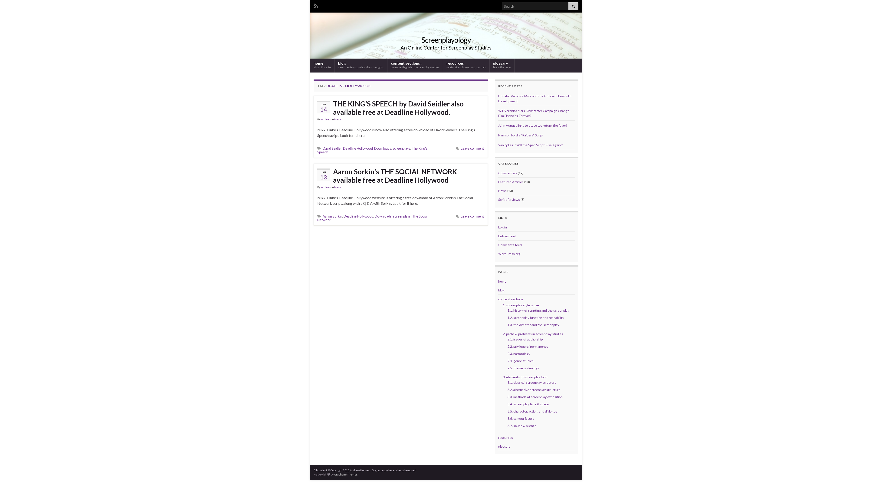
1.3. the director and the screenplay (533, 325)
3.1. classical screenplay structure (532, 382)
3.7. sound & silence (522, 426)
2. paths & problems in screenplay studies (533, 334)
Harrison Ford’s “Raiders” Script (521, 135)
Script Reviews (509, 199)
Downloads (382, 148)
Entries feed (507, 236)
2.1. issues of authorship (525, 339)
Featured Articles (511, 182)
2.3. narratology (519, 354)
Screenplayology (446, 39)
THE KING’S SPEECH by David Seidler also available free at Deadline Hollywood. (398, 107)
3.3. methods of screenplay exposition (535, 397)
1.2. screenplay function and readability (536, 318)
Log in (502, 227)
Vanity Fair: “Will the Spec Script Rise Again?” (530, 145)
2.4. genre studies (521, 361)
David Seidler (332, 148)
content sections (415, 65)
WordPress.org (509, 254)
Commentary (507, 173)
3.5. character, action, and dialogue (532, 411)
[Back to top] (881, 491)
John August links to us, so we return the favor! (532, 125)
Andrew (326, 119)
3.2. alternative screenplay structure (534, 390)
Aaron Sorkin (332, 216)
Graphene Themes (345, 474)
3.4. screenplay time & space (528, 404)
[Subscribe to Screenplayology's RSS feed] (316, 5)
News (337, 119)
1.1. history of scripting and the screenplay (538, 310)
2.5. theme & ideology (523, 368)
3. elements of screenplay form (525, 377)
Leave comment (472, 148)
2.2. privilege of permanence (528, 346)
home (322, 65)
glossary (502, 65)
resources (466, 65)
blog (361, 65)
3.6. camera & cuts (521, 418)
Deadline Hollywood (358, 148)
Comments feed (510, 245)
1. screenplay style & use (521, 305)
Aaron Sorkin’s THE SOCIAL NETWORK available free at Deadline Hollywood (395, 175)
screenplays (401, 148)
